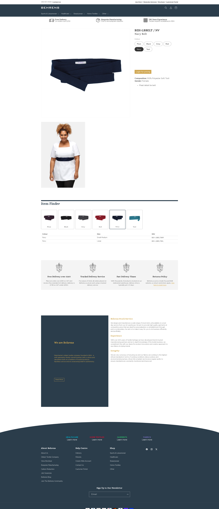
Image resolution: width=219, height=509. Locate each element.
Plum (139, 44)
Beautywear (114, 461)
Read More (59, 379)
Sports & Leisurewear (118, 453)
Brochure (161, 2)
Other (112, 469)
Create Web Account (83, 461)
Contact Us (57, 2)
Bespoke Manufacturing (50, 465)
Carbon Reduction (47, 469)
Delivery (78, 453)
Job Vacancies (46, 473)
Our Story (138, 2)
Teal (148, 49)
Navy (139, 49)
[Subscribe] (127, 494)
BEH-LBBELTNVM (158, 237)
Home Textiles (115, 465)
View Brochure (46, 461)
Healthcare (114, 457)
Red (167, 44)
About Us (44, 453)
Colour (137, 39)
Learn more (72, 438)
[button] (50, 13)
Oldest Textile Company (50, 457)
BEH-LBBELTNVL (158, 241)
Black (148, 44)
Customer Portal (172, 2)
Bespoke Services (150, 2)
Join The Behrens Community (52, 481)
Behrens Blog (46, 477)
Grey (158, 44)
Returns (78, 457)
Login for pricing (143, 72)
